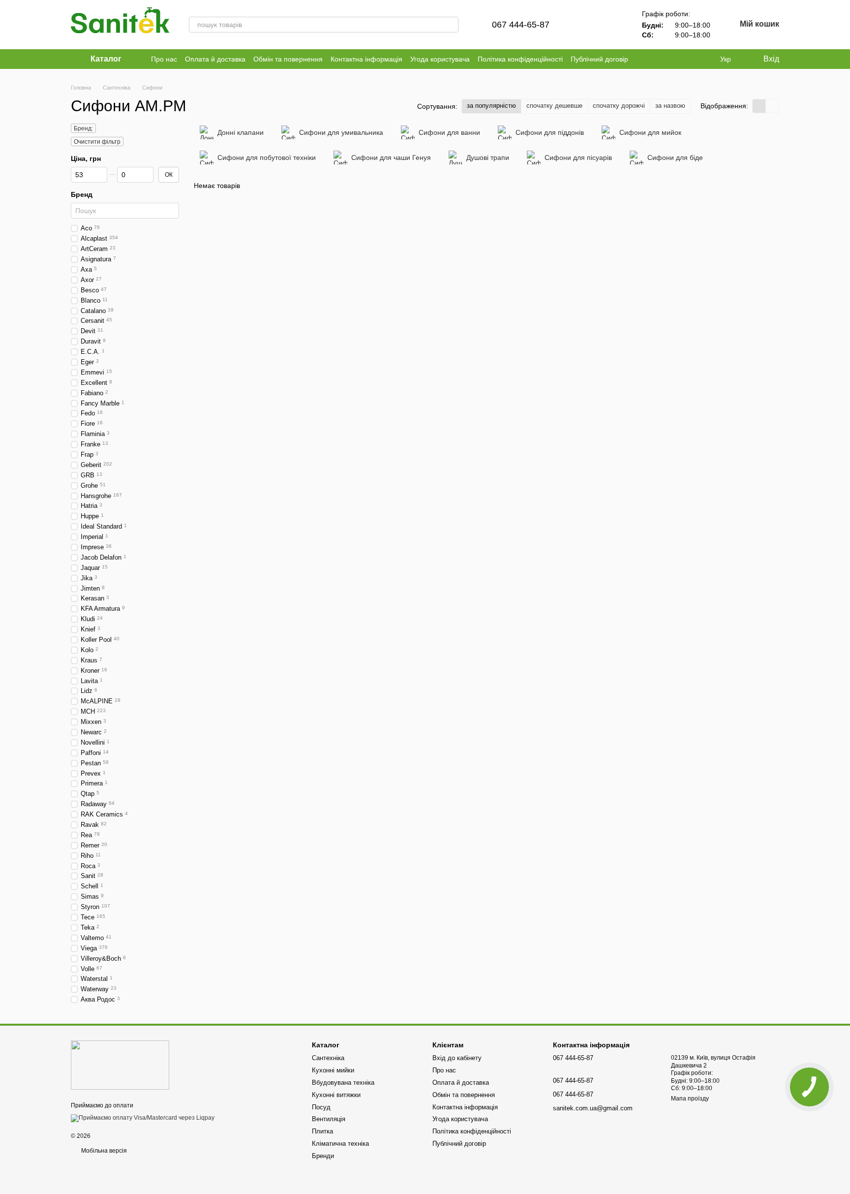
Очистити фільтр (97, 141)
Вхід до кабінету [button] (457, 1058)
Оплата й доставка (215, 59)
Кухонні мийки (333, 1070)
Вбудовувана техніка (343, 1082)
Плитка (322, 1131)
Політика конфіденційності (520, 59)
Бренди (323, 1156)
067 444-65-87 (520, 24)
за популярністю (491, 105)
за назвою (670, 105)
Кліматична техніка (340, 1143)
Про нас (164, 59)
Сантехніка (328, 1058)
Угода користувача (440, 59)
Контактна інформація (366, 59)
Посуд (321, 1107)
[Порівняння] (587, 24)
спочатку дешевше (554, 105)
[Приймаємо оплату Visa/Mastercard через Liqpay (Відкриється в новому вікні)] (142, 1118)
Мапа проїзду (690, 1098)
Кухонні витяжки (336, 1095)
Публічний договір (599, 59)
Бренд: (83, 128)
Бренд (81, 194)
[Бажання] (612, 24)
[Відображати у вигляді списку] (772, 106)
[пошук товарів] (450, 24)
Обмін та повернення (288, 59)
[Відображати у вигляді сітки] (759, 106)
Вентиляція (328, 1119)
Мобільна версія (103, 1150)
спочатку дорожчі (619, 105)
